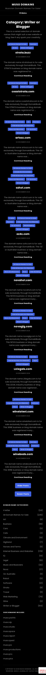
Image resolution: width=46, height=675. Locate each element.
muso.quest (8, 640)
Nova (24, 272)
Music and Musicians (16, 129)
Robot (6, 578)
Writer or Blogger (26, 48)
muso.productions (12, 649)
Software (35, 403)
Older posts (23, 485)
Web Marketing (29, 225)
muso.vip (7, 622)
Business (33, 44)
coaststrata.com (23, 91)
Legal (35, 360)
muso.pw (7, 645)
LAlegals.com (23, 369)
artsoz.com (23, 137)
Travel (6, 592)
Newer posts (23, 494)
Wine (15, 407)
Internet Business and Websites (22, 125)
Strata (15, 48)
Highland (7, 542)
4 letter (11, 218)
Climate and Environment (22, 172)
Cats (5, 533)
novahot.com (23, 280)
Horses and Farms (12, 546)
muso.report (9, 636)
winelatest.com (23, 411)
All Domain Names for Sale (17, 44)
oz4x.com (23, 234)
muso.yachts (9, 617)
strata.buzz (22, 52)
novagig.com (23, 326)
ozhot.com (23, 187)
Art (28, 122)
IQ (4, 555)
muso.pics (8, 658)
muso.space (9, 631)
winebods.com (23, 454)
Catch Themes (34, 671)
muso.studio (9, 626)
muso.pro (7, 654)
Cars (5, 528)
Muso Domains (23, 4)
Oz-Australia (31, 129)
